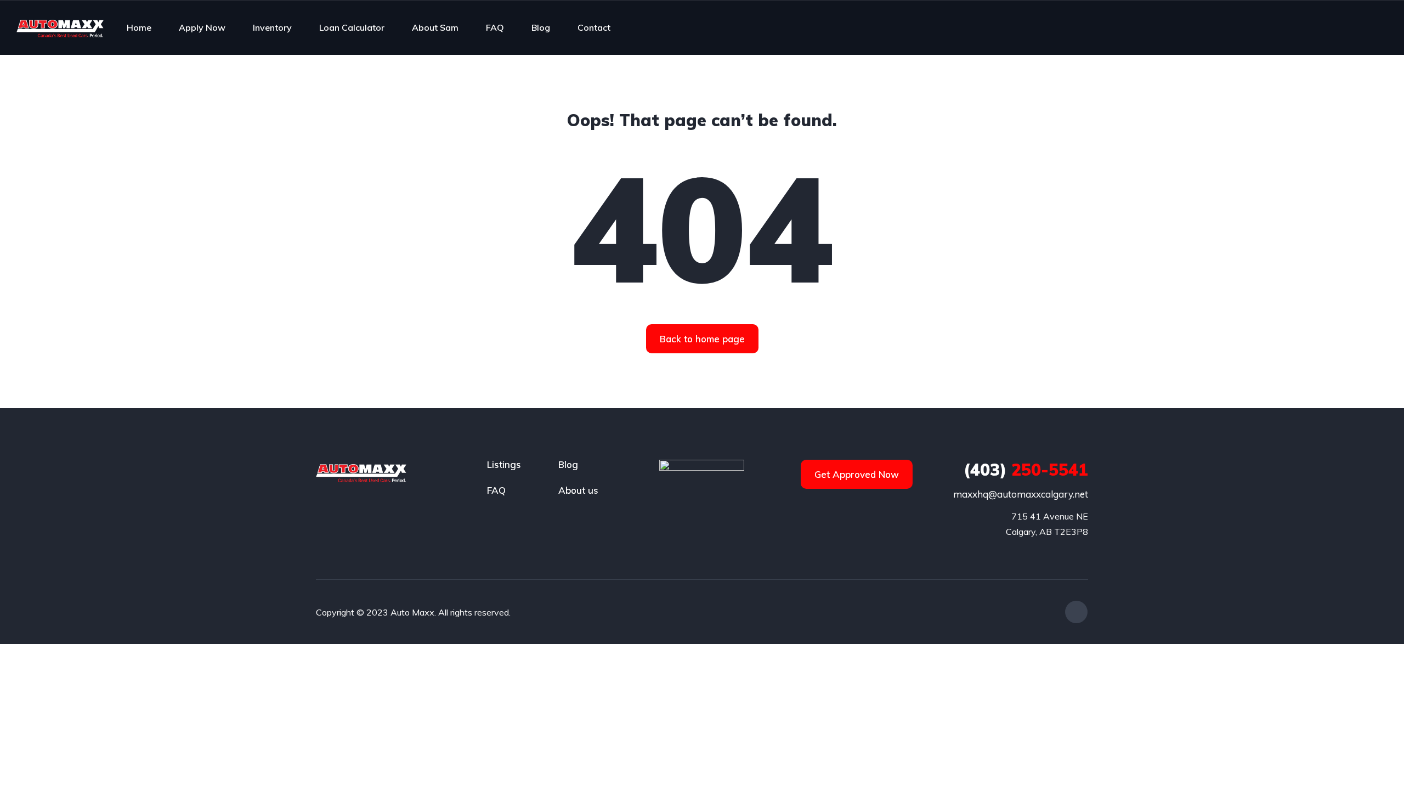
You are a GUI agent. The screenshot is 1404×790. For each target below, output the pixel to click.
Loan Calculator (351, 27)
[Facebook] (1076, 612)
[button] (702, 338)
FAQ (495, 27)
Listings (504, 464)
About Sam (435, 27)
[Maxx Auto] (60, 27)
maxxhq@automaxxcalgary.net (1020, 494)
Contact (594, 27)
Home (139, 27)
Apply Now (202, 27)
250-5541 (1026, 469)
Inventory (272, 27)
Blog (540, 27)
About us (578, 490)
